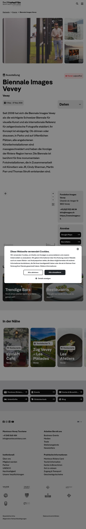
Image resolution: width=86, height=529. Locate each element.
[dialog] (43, 264)
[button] (42, 278)
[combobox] (78, 249)
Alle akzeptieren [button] (55, 272)
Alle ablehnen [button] (33, 272)
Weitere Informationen (48, 266)
